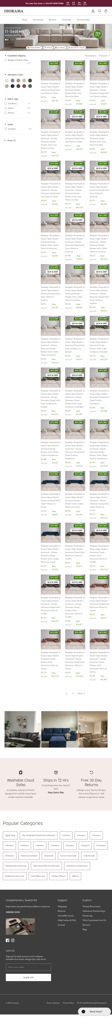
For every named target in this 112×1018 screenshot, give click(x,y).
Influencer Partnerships (94, 911)
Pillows (75, 876)
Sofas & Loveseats (29, 855)
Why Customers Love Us (94, 920)
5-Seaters (24, 845)
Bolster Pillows (58, 876)
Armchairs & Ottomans (77, 866)
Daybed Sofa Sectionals (15, 866)
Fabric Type (13, 98)
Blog (85, 929)
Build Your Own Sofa (14, 876)
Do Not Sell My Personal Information (91, 1003)
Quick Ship (10, 835)
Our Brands (38, 19)
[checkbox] (18, 62)
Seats (10, 124)
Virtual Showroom (91, 906)
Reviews (52, 19)
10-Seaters (100, 845)
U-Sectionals (89, 855)
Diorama (15, 1003)
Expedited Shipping (17, 55)
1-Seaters (66, 835)
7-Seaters (55, 845)
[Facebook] (7, 940)
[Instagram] (12, 940)
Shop (24, 19)
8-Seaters (70, 845)
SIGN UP (28, 977)
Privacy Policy (68, 1003)
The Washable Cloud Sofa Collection (38, 835)
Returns (61, 911)
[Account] (92, 11)
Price (12, 140)
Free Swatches (83, 19)
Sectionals (48, 855)
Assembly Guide (66, 915)
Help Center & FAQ (67, 920)
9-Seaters (85, 845)
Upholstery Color (15, 74)
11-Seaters (9, 855)
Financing (66, 19)
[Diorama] (13, 11)
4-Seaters (9, 845)
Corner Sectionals (68, 855)
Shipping (62, 906)
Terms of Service (53, 1003)
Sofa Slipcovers (38, 876)
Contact (61, 925)
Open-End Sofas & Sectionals (46, 866)
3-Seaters (96, 835)
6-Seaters (40, 845)
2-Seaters (81, 835)
